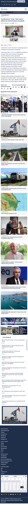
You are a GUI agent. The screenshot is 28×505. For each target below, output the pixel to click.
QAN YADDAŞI (4, 446)
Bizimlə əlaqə (4, 454)
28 (19, 489)
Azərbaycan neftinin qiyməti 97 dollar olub (12, 139)
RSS (2, 470)
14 (19, 485)
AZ (1, 4)
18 (8, 487)
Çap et (11, 23)
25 (8, 489)
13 (16, 485)
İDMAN (2, 443)
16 (26, 485)
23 (26, 487)
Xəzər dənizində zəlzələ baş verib (14, 12)
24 (4, 489)
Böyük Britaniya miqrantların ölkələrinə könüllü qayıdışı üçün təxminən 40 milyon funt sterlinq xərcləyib (12, 374)
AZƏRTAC (9, 45)
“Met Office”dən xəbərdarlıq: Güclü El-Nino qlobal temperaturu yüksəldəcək (13, 363)
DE (6, 4)
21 (19, 487)
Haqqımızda (4, 455)
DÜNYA (2, 445)
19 (11, 487)
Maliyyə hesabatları (6, 459)
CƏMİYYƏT (3, 437)
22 (22, 487)
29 (22, 489)
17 (4, 487)
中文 (15, 4)
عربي (12, 4)
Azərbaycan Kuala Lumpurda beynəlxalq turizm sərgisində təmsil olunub (13, 346)
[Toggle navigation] (25, 9)
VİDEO (2, 450)
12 (11, 485)
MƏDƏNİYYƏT (4, 439)
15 (22, 485)
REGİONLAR (3, 435)
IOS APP (2, 473)
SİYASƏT (3, 432)
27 (16, 489)
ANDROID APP (4, 471)
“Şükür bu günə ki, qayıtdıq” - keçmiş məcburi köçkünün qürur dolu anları (11, 262)
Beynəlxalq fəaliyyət (6, 461)
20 (16, 487)
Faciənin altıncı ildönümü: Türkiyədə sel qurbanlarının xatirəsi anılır (11, 352)
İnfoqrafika (4, 448)
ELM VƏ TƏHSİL (4, 441)
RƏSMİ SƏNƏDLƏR (5, 430)
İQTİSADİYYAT (5, 15)
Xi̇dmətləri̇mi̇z (4, 462)
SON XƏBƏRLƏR (7, 337)
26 (11, 489)
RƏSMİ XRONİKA (4, 428)
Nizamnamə (4, 457)
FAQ (2, 468)
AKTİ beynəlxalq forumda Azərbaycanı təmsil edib (13, 391)
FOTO (2, 451)
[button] (14, 31)
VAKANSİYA (3, 464)
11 (8, 485)
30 (26, 489)
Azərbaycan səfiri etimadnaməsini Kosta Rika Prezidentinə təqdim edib (11, 237)
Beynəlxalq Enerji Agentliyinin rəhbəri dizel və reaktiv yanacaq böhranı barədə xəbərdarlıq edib (13, 287)
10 (4, 485)
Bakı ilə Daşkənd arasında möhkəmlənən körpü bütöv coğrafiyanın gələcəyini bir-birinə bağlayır (14, 381)
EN (4, 4)
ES (9, 4)
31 (4, 491)
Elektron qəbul (5, 466)
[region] (14, 381)
